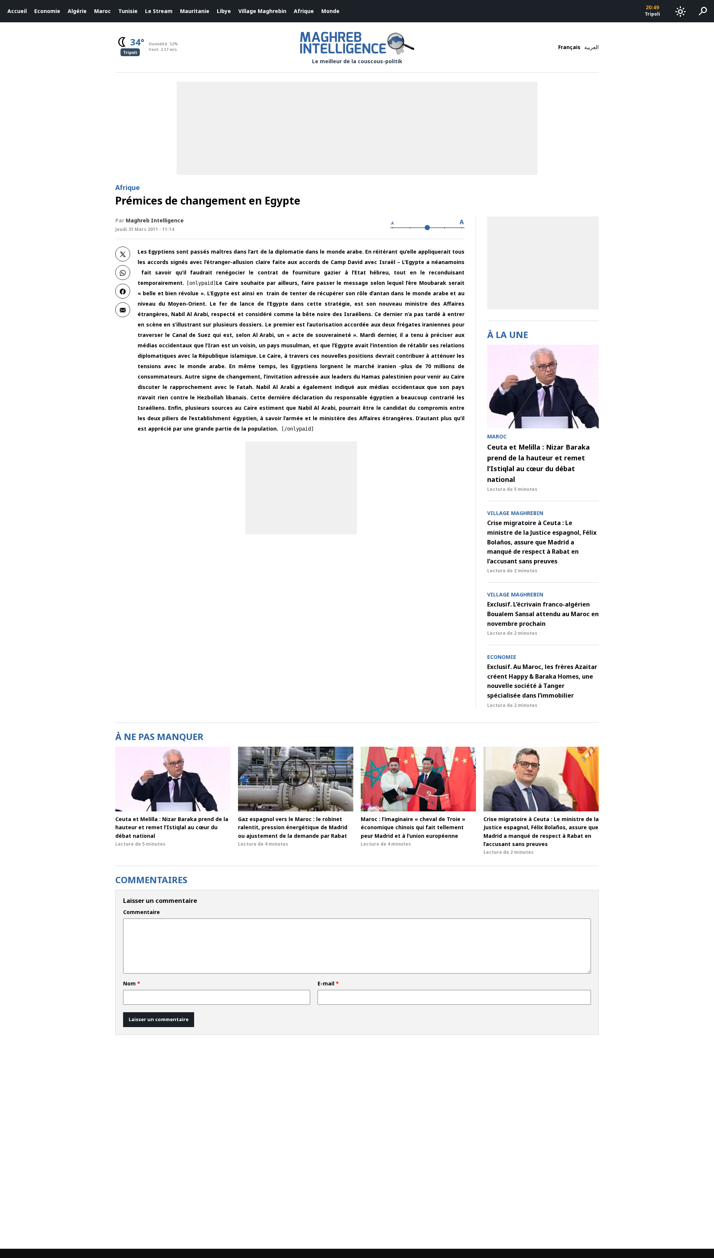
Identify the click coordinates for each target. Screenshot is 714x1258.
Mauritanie (194, 11)
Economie (47, 11)
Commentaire (141, 912)
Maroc (102, 11)
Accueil (17, 11)
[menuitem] (17, 11)
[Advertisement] (301, 487)
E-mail (328, 983)
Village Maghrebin (262, 11)
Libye (224, 11)
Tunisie (128, 11)
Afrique (304, 11)
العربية (591, 47)
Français (569, 47)
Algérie (77, 11)
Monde (330, 11)
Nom (131, 983)
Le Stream (159, 11)
